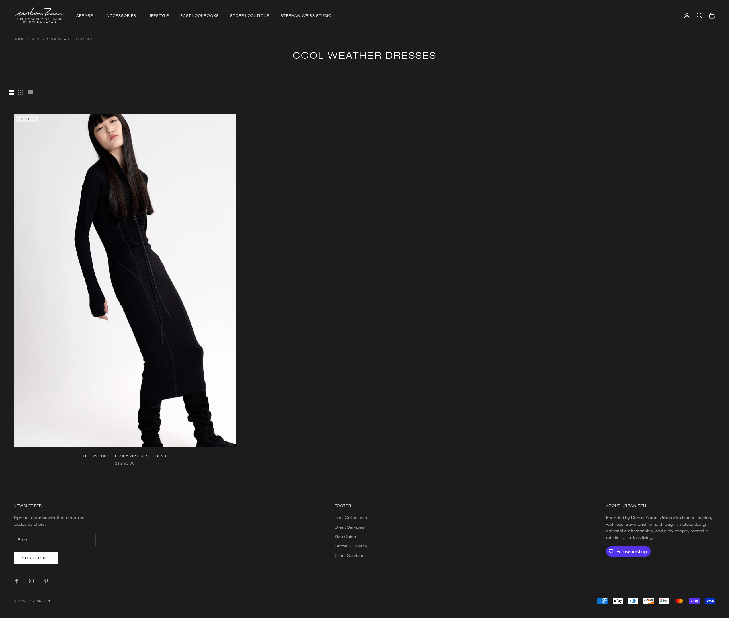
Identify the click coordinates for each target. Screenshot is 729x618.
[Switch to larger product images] (11, 92)
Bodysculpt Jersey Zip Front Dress (124, 456)
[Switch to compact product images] (30, 92)
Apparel (85, 15)
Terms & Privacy (351, 545)
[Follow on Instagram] (31, 581)
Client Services (349, 527)
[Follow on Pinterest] (46, 581)
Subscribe (36, 558)
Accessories (121, 15)
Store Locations (249, 15)
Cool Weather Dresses (70, 39)
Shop (36, 39)
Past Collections (351, 517)
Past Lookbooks (199, 15)
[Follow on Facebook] (16, 581)
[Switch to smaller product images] (20, 92)
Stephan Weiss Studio (306, 15)
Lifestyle (158, 15)
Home (19, 39)
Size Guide (345, 536)
